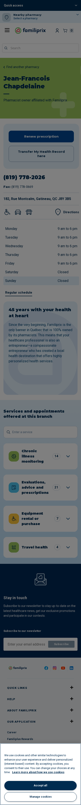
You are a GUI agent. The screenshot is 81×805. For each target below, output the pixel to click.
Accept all (40, 785)
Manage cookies (41, 796)
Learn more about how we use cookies (38, 772)
